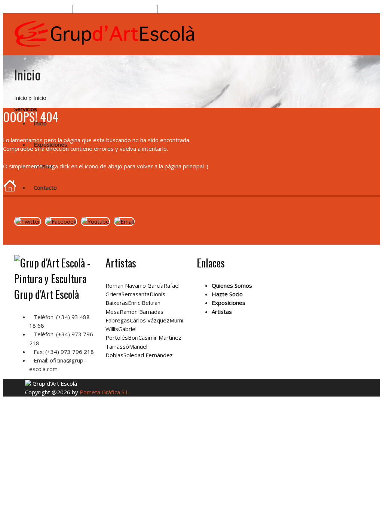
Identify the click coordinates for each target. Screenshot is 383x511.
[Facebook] (61, 221)
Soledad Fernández (148, 355)
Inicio (20, 97)
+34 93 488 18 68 (47, 10)
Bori (133, 337)
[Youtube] (95, 221)
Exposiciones (228, 302)
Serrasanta (136, 294)
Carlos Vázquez (149, 320)
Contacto (45, 187)
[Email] (124, 221)
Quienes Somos (232, 285)
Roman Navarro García (134, 285)
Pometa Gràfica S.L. (105, 392)
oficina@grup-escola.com (122, 10)
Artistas (44, 166)
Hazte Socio (227, 294)
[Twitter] (27, 221)
